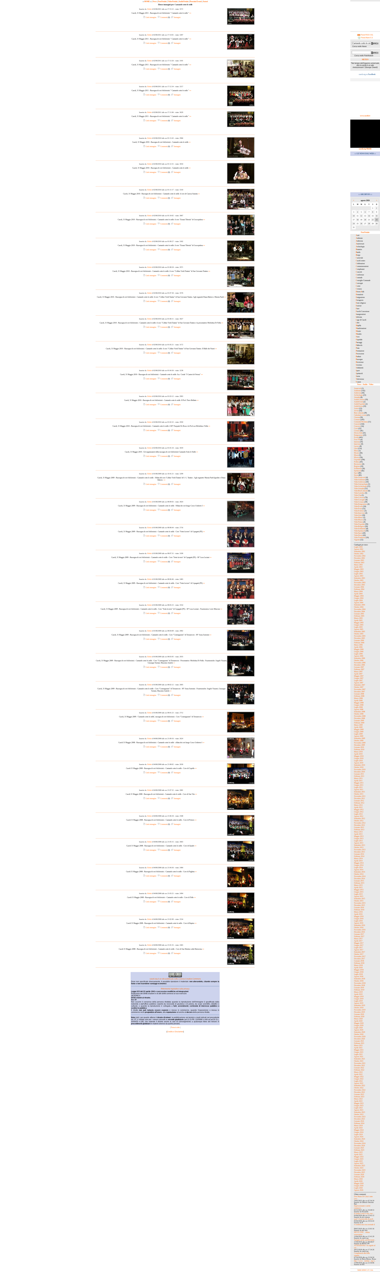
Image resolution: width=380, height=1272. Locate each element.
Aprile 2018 (358, 968)
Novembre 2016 (359, 930)
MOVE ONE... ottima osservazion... (362, 1233)
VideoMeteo (358, 517)
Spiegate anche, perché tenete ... (365, 1240)
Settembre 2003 (359, 578)
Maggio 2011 (359, 783)
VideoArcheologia (360, 486)
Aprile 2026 (358, 1181)
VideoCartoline (359, 493)
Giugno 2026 (358, 1186)
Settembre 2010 (359, 765)
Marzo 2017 (358, 939)
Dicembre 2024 (359, 1146)
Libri (355, 448)
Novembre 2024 (359, 1143)
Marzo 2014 (358, 858)
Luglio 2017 (358, 948)
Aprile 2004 (358, 594)
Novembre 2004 (359, 609)
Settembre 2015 (359, 899)
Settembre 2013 (359, 845)
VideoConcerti (359, 497)
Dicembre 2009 (359, 745)
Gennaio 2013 (359, 827)
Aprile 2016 (358, 914)
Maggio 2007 (359, 676)
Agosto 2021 (358, 1057)
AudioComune (359, 399)
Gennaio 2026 (359, 1174)
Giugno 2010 (358, 758)
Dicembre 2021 (359, 1065)
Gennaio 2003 (359, 560)
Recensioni (358, 464)
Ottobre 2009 (358, 741)
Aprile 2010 (358, 754)
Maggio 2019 (359, 996)
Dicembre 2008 (359, 718)
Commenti (163, 17)
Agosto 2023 (358, 1110)
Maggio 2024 (359, 1130)
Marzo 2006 (358, 645)
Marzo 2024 (358, 1126)
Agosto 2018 (358, 976)
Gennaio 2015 (359, 881)
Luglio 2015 (358, 894)
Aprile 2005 (358, 620)
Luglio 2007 (358, 680)
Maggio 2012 (359, 810)
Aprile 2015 (358, 887)
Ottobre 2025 (358, 1168)
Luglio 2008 (358, 707)
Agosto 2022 (358, 1083)
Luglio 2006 (358, 654)
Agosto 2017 (358, 950)
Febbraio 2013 (359, 830)
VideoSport (358, 533)
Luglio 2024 (358, 1134)
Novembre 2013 (359, 850)
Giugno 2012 (358, 812)
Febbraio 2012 (359, 803)
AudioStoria (358, 406)
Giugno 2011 (358, 785)
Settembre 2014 (359, 872)
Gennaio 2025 (359, 1148)
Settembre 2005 (359, 632)
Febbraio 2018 (359, 963)
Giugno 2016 (358, 919)
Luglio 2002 (358, 547)
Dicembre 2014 (359, 879)
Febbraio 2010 (359, 749)
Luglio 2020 (358, 1028)
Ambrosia (357, 393)
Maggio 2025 (359, 1157)
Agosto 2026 (358, 1190)
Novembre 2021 (359, 1063)
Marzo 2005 (358, 618)
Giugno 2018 (358, 972)
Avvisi (356, 411)
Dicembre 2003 (359, 585)
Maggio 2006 (359, 649)
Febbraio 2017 (359, 936)
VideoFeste (358, 509)
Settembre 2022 (359, 1085)
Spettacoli (357, 471)
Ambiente (357, 391)
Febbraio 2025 (359, 1150)
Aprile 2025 (358, 1154)
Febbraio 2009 (359, 723)
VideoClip (357, 495)
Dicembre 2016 (359, 932)
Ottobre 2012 (358, 821)
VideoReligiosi (359, 526)
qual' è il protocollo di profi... (364, 1219)
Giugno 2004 (358, 598)
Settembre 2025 (359, 1166)
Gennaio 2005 (359, 614)
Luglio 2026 (358, 1188)
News (155, 1)
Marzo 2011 (358, 778)
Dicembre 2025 (359, 1172)
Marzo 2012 (358, 805)
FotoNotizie (162, 1)
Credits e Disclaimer (175, 1032)
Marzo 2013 (358, 832)
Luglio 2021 (358, 1054)
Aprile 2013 (358, 834)
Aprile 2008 (358, 700)
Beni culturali (358, 413)
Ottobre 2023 (358, 1114)
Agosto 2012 (358, 816)
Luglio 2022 (358, 1081)
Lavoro (356, 446)
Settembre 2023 (359, 1112)
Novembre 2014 (359, 876)
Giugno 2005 (358, 625)
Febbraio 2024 (359, 1123)
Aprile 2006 (358, 647)
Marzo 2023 (358, 1099)
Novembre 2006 (359, 663)
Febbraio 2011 (359, 776)
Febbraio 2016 (359, 910)
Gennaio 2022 (359, 1068)
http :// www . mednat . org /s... (365, 1261)
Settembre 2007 (359, 685)
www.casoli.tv (365, 116)
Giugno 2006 (358, 652)
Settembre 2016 (359, 925)
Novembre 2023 (359, 1117)
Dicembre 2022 (359, 1092)
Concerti (357, 424)
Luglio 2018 (358, 974)
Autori (205, 1)
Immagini (176, 17)
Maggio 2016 (359, 916)
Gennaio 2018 (359, 961)
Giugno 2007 (358, 678)
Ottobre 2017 (358, 954)
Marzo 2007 (358, 672)
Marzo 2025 (358, 1152)
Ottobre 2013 (358, 847)
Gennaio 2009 (359, 721)
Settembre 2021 (359, 1059)
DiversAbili (358, 433)
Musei (356, 455)
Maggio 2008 (359, 703)
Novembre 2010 (359, 769)
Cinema (356, 417)
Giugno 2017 (358, 945)
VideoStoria (358, 535)
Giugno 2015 (358, 892)
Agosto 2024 (358, 1137)
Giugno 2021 (358, 1052)
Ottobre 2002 (358, 554)
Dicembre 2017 (359, 959)
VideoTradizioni (359, 537)
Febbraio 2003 (359, 563)
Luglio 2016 (358, 921)
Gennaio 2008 (359, 694)
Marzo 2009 (358, 725)
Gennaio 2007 (359, 667)
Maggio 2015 (359, 890)
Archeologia (358, 395)
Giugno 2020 (358, 1025)
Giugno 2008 (358, 705)
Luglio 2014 (358, 867)
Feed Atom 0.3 (367, 38)
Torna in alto (175, 1027)
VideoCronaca (359, 502)
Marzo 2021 (358, 1045)
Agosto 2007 (358, 683)
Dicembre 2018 (359, 985)
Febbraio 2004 (359, 589)
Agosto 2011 (358, 790)
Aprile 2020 (358, 1021)
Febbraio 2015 (359, 883)
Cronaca (357, 431)
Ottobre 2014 (358, 874)
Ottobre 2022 (358, 1088)
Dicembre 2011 (359, 798)
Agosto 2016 (358, 923)
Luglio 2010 (358, 761)
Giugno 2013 (358, 838)
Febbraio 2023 (359, 1097)
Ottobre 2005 (358, 634)
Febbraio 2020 (359, 1016)
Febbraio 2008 (359, 696)
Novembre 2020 (359, 1037)
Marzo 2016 (358, 912)
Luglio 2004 (358, 600)
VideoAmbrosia (359, 482)
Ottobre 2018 (358, 981)
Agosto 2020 (358, 1030)
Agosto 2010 (358, 763)
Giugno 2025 (358, 1159)
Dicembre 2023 (359, 1119)
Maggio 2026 (359, 1183)
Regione (357, 466)
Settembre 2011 (359, 792)
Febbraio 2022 (359, 1070)
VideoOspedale (359, 524)
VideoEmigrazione (360, 504)
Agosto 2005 (358, 629)
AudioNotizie (184, 1)
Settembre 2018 (359, 979)
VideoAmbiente (359, 480)
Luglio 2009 (358, 734)
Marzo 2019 (358, 992)
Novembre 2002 (359, 556)
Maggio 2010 (359, 756)
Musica (356, 457)
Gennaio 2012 (359, 801)
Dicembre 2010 (359, 772)
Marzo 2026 (358, 1179)
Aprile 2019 (358, 994)
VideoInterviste (359, 513)
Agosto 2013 (358, 843)
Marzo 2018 (358, 965)
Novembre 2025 (359, 1170)
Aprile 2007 (358, 674)
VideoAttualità (359, 488)
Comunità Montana (361, 422)
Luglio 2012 (358, 814)
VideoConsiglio (359, 500)
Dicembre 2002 (359, 558)
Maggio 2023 (359, 1103)
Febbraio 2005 (359, 616)
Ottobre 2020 (358, 1034)
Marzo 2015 (358, 885)
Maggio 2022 (359, 1077)
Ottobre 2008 (358, 714)
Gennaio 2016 (359, 907)
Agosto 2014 (358, 870)
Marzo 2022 (358, 1072)
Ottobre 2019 (358, 1008)
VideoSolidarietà (360, 529)
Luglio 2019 (358, 1001)
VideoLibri (358, 515)
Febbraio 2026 (359, 1177)
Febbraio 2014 (359, 856)
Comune (357, 420)
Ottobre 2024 (358, 1141)
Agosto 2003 (358, 576)
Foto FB (357, 440)
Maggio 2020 (359, 1023)
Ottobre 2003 (358, 580)
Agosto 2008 (358, 709)
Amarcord (357, 388)
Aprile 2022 (358, 1074)
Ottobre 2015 (358, 901)
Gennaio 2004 (359, 587)
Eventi (356, 437)
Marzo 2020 (358, 1019)
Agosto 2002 (358, 549)
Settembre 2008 (359, 712)
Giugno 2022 (358, 1079)
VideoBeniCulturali (361, 491)
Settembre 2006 (359, 658)
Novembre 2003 (359, 583)
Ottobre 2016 (358, 927)
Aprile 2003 (358, 567)
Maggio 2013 (359, 836)
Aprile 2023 (358, 1101)
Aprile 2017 (358, 941)
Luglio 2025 (358, 1161)
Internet (356, 442)
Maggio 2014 (359, 863)
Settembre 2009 (359, 738)
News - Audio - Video (365, 384)
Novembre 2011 (359, 796)
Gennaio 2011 (359, 774)
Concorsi (357, 426)
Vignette (357, 540)
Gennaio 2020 (359, 1014)
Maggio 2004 (359, 596)
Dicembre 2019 (359, 1012)
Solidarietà (357, 468)
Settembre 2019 (359, 1005)
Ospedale (357, 460)
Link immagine (150, 17)
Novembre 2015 (359, 903)
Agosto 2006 (358, 656)
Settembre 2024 (359, 1139)
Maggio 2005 (359, 623)
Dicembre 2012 (359, 825)
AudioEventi (358, 402)
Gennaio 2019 (359, 988)
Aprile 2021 (358, 1048)
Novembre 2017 (359, 956)
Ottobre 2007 (358, 687)
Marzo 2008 (358, 698)
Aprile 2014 (358, 861)
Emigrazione (358, 435)
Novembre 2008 (359, 716)
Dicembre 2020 (359, 1039)
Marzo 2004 (358, 591)
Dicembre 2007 (359, 692)
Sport (356, 473)
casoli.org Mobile (365, 149)
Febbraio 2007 (359, 669)
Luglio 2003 (358, 574)
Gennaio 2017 (359, 934)
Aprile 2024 (358, 1128)
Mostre (356, 453)
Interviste (357, 444)
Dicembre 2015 (359, 905)
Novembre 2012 (359, 823)
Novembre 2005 (359, 636)
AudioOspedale (359, 404)
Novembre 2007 (359, 689)
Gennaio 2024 (359, 1121)
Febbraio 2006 (359, 643)
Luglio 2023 (358, 1108)
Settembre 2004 (359, 605)
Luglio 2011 (358, 787)
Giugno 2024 (358, 1132)
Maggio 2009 (359, 729)
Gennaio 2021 (359, 1041)
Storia (356, 475)
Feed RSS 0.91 (366, 35)
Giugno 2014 (358, 865)
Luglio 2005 (358, 627)
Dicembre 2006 (359, 665)
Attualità (357, 397)
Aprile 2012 (358, 807)
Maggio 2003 (359, 569)
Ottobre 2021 (358, 1061)
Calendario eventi (360, 415)
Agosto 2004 (358, 603)
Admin (149, 9)
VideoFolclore (359, 511)
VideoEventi (358, 506)
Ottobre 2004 (358, 607)
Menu (356, 451)
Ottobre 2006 (358, 660)
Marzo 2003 (358, 565)
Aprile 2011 (358, 781)
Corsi (356, 428)
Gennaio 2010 (359, 747)
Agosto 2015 (358, 896)
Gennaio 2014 (359, 854)
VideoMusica (358, 520)
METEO (365, 59)
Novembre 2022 (359, 1090)
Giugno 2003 (358, 571)
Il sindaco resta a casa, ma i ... (364, 1214)
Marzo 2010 (358, 752)
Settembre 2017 (359, 952)
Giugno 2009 (358, 732)
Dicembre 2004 (359, 611)
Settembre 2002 (359, 551)
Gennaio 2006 (359, 640)
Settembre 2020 (359, 1032)
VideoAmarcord (359, 477)
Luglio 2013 (358, 841)
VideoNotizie (172, 1)
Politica (356, 462)
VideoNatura (358, 522)
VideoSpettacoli (359, 531)
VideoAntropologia (361, 484)
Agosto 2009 (358, 736)
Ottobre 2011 (358, 794)
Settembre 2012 (359, 818)
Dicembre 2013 (359, 852)
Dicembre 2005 (359, 638)
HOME (147, 1)
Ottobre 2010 (358, 767)
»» (190, 13)
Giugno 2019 (358, 999)
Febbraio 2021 (359, 1043)
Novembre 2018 (359, 983)
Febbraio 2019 (359, 990)
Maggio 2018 (359, 970)
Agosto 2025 (358, 1163)
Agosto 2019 (358, 1003)
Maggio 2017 (359, 943)
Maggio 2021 (359, 1050)
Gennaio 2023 (359, 1094)
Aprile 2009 (358, 727)
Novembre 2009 (359, 743)
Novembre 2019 (359, 1010)
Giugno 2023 (358, 1106)
